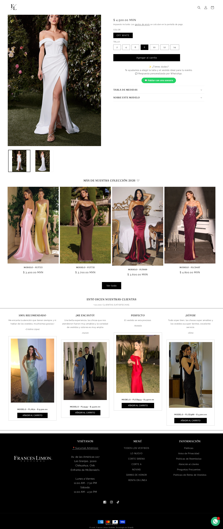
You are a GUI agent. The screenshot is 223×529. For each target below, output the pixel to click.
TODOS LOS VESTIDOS (136, 448)
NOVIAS (136, 469)
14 (175, 47)
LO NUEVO (136, 453)
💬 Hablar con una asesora (159, 80)
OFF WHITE (123, 35)
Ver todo (111, 285)
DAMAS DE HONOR (136, 475)
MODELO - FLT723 (33, 267)
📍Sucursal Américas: (85, 448)
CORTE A (136, 464)
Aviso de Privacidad (188, 453)
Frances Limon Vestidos (105, 527)
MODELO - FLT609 (137, 269)
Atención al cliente (189, 464)
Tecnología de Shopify (125, 527)
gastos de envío (142, 24)
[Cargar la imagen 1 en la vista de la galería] (19, 161)
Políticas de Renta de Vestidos (189, 475)
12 (165, 47)
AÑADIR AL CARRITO (32, 415)
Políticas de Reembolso (188, 459)
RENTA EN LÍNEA (137, 480)
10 (154, 47)
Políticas (188, 448)
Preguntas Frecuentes (189, 469)
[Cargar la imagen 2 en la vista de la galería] (43, 161)
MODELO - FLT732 (85, 267)
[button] (199, 7)
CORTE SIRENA (136, 459)
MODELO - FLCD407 (189, 267)
